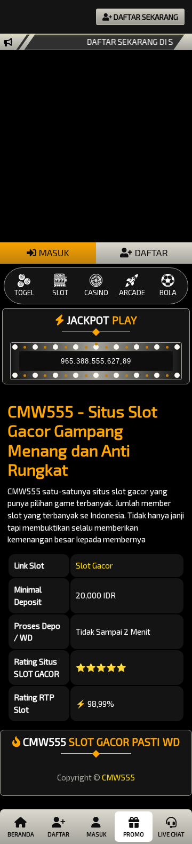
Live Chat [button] (171, 834)
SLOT (60, 292)
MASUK (52, 252)
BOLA (168, 292)
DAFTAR (150, 252)
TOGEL (24, 292)
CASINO (96, 292)
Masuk (96, 834)
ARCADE (132, 292)
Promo (133, 834)
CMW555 (118, 777)
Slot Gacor (94, 565)
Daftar (58, 834)
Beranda (20, 834)
